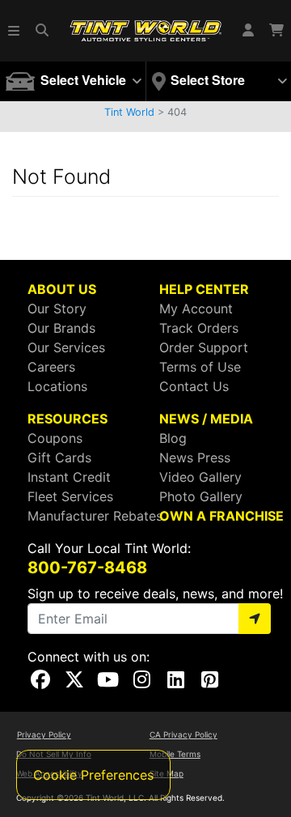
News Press (194, 457)
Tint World (129, 112)
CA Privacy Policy (183, 734)
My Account (196, 308)
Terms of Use (200, 367)
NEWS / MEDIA (206, 419)
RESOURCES (67, 419)
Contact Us (194, 386)
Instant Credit (69, 477)
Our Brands (61, 328)
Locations (57, 386)
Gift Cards (59, 457)
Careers (51, 367)
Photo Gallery (200, 496)
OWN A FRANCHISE (221, 516)
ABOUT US (61, 289)
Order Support (203, 347)
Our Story (56, 308)
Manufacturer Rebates (94, 516)
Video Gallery (200, 477)
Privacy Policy (44, 734)
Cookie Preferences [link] (93, 775)
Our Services (66, 347)
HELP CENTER (204, 289)
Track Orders (198, 328)
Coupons (54, 438)
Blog (173, 438)
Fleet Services (70, 496)
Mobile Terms (175, 754)
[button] (14, 30)
